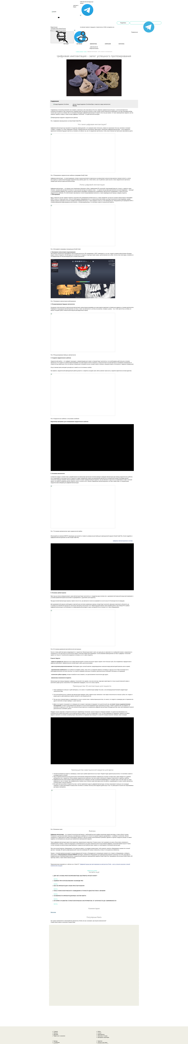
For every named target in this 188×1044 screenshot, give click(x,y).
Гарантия (100, 1041)
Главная (56, 1031)
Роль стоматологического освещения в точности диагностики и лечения (79, 890)
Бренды (56, 1041)
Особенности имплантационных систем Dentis (70, 895)
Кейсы (99, 1031)
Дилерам (56, 1034)
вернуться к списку (92, 870)
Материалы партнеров (103, 1037)
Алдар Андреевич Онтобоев (84, 104)
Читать (56, 879)
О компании (57, 1042)
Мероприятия (101, 1034)
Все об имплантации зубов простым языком (69, 885)
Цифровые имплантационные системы (123, 540)
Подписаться (145, 22)
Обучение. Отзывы (102, 1035)
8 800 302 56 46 (84, 1)
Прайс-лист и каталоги (59, 1035)
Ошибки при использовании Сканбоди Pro (68, 880)
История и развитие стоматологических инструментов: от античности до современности (85, 900)
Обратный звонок (94, 48)
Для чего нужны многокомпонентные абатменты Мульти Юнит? (75, 875)
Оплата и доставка (102, 1042)
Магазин (56, 1033)
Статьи (99, 1033)
